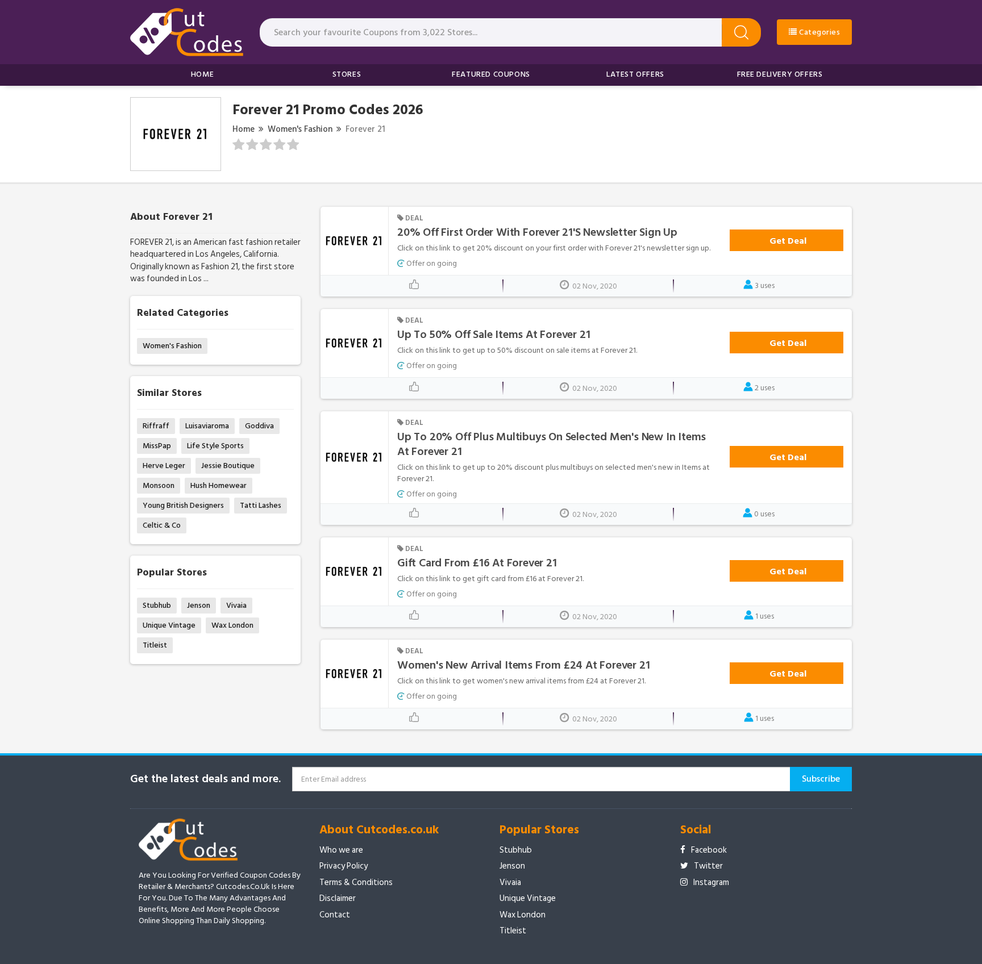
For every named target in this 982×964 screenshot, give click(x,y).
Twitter (708, 866)
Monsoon (158, 485)
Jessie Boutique (228, 465)
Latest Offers (635, 74)
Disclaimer (337, 898)
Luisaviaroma (207, 425)
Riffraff (156, 425)
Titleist (155, 645)
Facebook (709, 850)
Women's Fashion (300, 129)
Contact (334, 915)
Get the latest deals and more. (205, 779)
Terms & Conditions (356, 882)
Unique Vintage (169, 625)
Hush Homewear (218, 485)
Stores (346, 74)
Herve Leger (164, 465)
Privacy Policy (343, 866)
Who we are (341, 850)
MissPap (157, 445)
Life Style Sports (215, 445)
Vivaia (236, 605)
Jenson (198, 605)
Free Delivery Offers (780, 74)
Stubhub (157, 605)
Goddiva (259, 425)
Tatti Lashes (260, 505)
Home (202, 74)
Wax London (232, 625)
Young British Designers (183, 505)
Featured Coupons (491, 74)
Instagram (711, 882)
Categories (818, 32)
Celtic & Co (162, 525)
